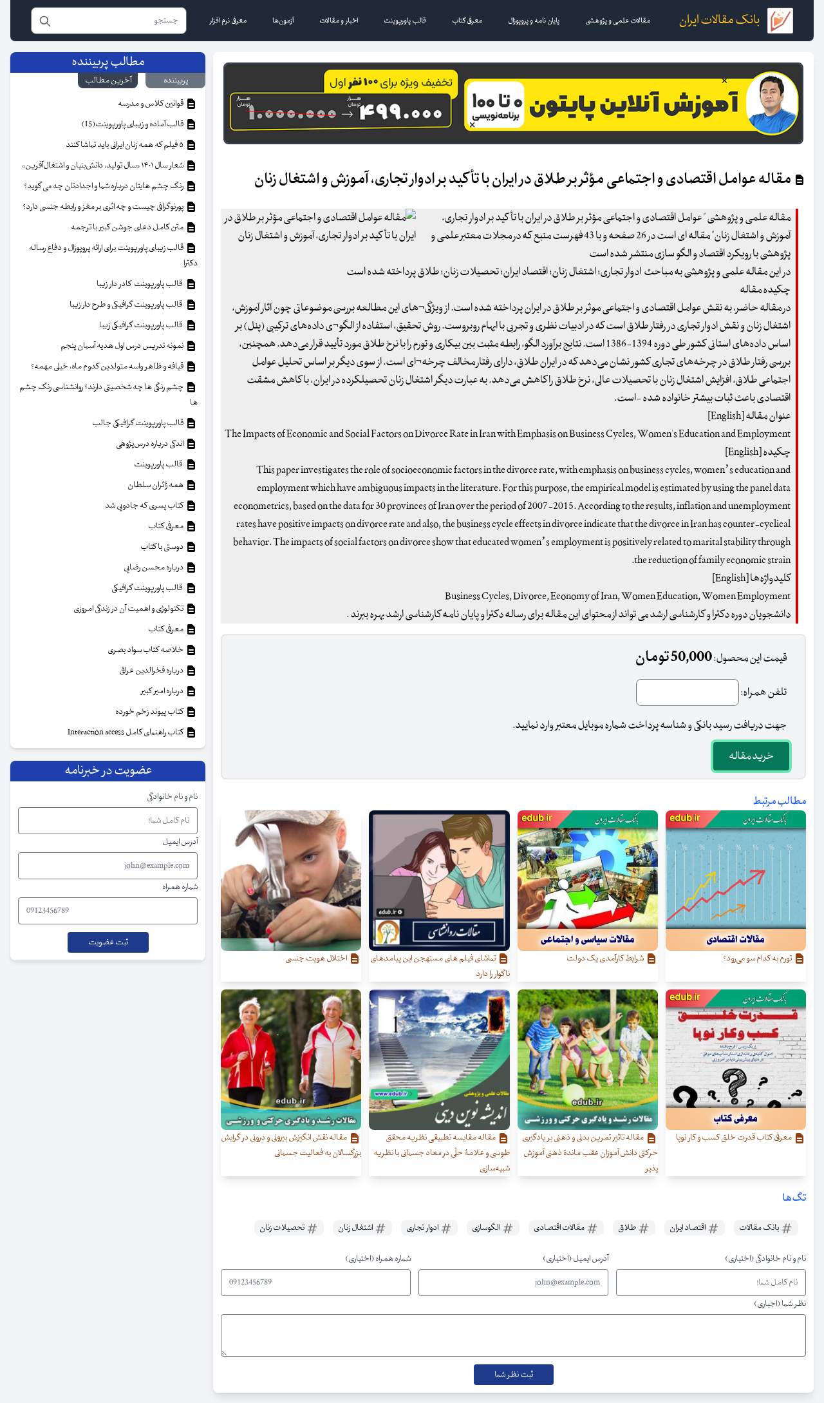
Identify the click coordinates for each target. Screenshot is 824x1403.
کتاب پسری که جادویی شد (145, 505)
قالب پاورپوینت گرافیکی (148, 588)
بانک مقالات (759, 1228)
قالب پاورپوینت (159, 464)
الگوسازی (486, 1228)
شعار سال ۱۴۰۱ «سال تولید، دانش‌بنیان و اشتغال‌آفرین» (103, 165)
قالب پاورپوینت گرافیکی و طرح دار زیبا (127, 304)
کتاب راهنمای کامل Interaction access (126, 732)
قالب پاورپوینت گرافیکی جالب (138, 423)
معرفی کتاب (166, 526)
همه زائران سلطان (156, 485)
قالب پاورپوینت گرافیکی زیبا (142, 325)
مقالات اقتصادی (560, 1228)
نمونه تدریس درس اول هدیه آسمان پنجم (123, 346)
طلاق (627, 1228)
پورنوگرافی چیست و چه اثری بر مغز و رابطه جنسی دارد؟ (104, 207)
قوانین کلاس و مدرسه (151, 104)
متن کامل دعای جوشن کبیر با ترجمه (128, 227)
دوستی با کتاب (162, 547)
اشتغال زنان (356, 1228)
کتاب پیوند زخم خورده (150, 712)
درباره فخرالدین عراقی (152, 670)
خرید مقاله (751, 756)
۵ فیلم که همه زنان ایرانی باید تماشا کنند (125, 145)
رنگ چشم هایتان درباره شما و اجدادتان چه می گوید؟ (104, 186)
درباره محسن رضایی (154, 567)
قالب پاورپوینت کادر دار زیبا (141, 284)
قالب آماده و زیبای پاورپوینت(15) (133, 124)
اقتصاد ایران (688, 1228)
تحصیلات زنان (282, 1228)
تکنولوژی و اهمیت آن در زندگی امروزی (129, 609)
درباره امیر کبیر (163, 691)
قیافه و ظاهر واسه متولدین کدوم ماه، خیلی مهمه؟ (108, 366)
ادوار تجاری (423, 1228)
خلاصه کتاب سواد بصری (146, 650)
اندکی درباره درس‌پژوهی (150, 444)
